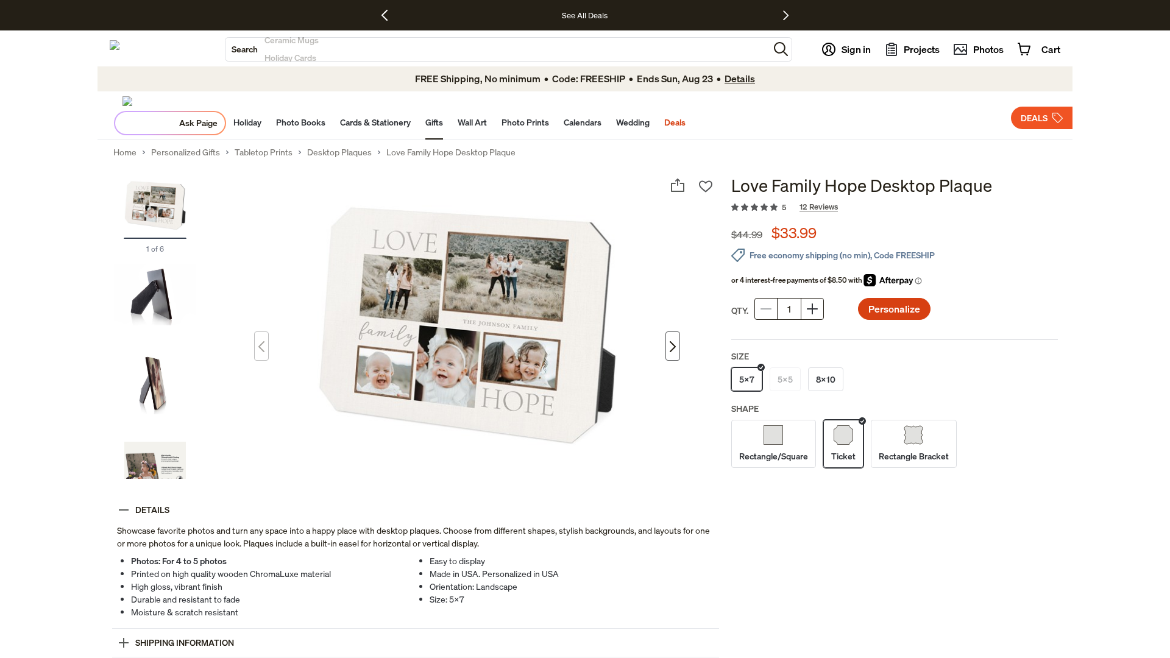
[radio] (746, 379)
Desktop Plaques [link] (339, 152)
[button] (781, 49)
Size (740, 356)
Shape (745, 408)
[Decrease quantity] (766, 309)
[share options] (678, 185)
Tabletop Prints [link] (263, 152)
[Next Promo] (786, 15)
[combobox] (497, 49)
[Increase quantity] (812, 309)
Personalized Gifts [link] (185, 152)
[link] (894, 208)
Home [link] (124, 152)
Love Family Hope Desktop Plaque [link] (451, 152)
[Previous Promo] (389, 15)
